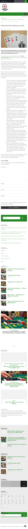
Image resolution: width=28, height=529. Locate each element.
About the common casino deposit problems (16, 269)
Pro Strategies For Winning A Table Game (11, 243)
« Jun (2, 507)
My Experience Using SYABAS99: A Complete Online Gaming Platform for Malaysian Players (14, 332)
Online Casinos (4, 256)
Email (2, 189)
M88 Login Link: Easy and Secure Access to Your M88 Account (14, 367)
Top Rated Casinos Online (13, 275)
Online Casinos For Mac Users (15, 282)
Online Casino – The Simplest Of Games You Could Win (15, 295)
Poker (9, 29)
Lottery (2, 253)
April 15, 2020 (4, 29)
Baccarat (3, 250)
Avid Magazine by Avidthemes (20, 526)
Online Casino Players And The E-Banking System (15, 301)
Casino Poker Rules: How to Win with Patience (12, 19)
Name (3, 183)
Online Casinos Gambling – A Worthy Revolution (16, 289)
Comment (4, 167)
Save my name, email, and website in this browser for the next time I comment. (14, 203)
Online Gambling (5, 258)
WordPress (9, 526)
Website (3, 195)
